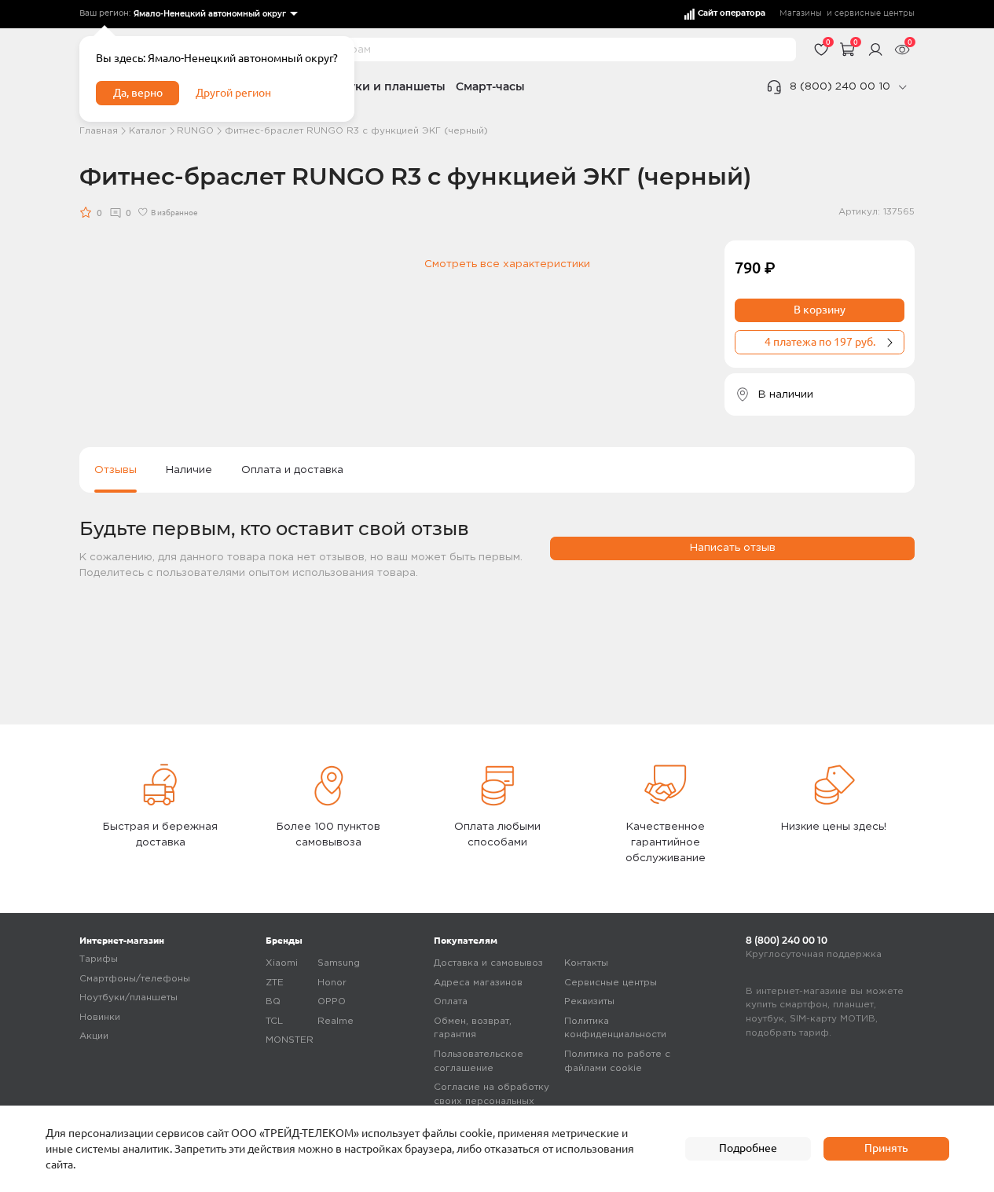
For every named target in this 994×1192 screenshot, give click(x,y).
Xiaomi (282, 963)
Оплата (451, 1001)
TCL (274, 1021)
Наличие (189, 470)
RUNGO (195, 131)
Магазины (800, 13)
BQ (273, 1001)
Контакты (586, 963)
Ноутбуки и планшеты (380, 86)
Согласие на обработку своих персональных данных (491, 1101)
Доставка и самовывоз (488, 963)
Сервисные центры (610, 982)
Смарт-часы (490, 86)
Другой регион (233, 92)
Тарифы (98, 959)
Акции (93, 1036)
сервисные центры (874, 13)
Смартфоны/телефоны (134, 978)
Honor (332, 982)
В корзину (819, 309)
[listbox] (214, 14)
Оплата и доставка (292, 470)
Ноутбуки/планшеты (128, 997)
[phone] (902, 87)
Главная (98, 131)
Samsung (338, 963)
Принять (886, 1148)
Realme (335, 1021)
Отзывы (115, 470)
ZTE (275, 982)
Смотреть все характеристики (507, 264)
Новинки (99, 1017)
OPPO (331, 1001)
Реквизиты (589, 1001)
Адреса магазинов (478, 982)
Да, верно (138, 92)
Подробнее (748, 1148)
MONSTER (290, 1040)
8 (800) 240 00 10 (840, 86)
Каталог (148, 131)
